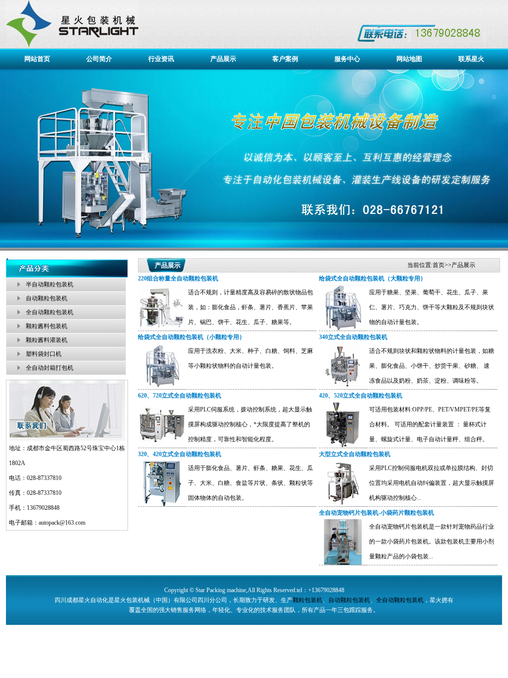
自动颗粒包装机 (46, 298)
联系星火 (471, 59)
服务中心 (347, 59)
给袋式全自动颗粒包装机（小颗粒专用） (191, 337)
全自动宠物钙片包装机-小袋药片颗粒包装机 (376, 512)
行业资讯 (161, 59)
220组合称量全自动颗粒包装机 (178, 278)
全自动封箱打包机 (49, 367)
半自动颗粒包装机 (49, 284)
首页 (438, 265)
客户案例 (285, 59)
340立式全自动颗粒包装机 (353, 337)
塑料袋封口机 (44, 353)
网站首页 (37, 59)
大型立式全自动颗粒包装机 (354, 454)
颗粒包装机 (307, 600)
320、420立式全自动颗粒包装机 (179, 454)
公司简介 (99, 59)
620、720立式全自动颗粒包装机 (179, 395)
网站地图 (409, 59)
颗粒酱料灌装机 (46, 340)
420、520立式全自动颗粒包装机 (360, 395)
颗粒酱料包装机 (46, 326)
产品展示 (223, 59)
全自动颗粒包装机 (49, 312)
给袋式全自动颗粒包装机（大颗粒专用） (372, 278)
